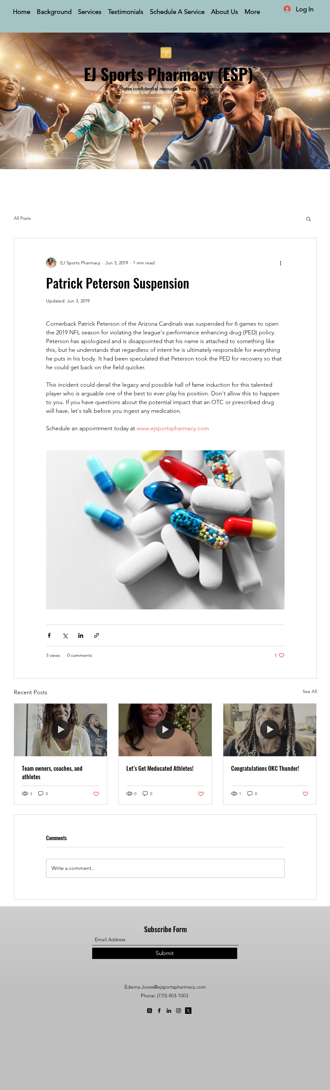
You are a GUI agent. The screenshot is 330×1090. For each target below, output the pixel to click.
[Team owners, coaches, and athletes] (60, 730)
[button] (309, 218)
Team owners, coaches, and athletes (52, 772)
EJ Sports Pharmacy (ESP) (168, 74)
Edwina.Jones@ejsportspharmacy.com (165, 987)
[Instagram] (178, 1010)
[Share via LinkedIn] (81, 635)
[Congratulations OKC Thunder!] (269, 730)
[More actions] (281, 263)
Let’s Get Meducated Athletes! (159, 768)
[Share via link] (96, 635)
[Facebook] (159, 1010)
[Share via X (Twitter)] (65, 635)
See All (310, 691)
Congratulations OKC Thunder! (265, 768)
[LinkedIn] (169, 1010)
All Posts (22, 218)
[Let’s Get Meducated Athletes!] (165, 730)
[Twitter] (188, 1010)
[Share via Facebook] (49, 635)
